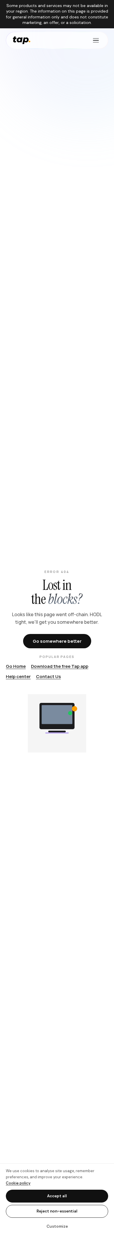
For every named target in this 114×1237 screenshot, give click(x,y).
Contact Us (48, 676)
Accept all (57, 1195)
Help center (18, 676)
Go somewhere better (57, 641)
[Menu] (96, 40)
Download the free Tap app (59, 666)
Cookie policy (18, 1183)
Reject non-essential (57, 1211)
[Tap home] (21, 40)
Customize (57, 1226)
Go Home (16, 666)
